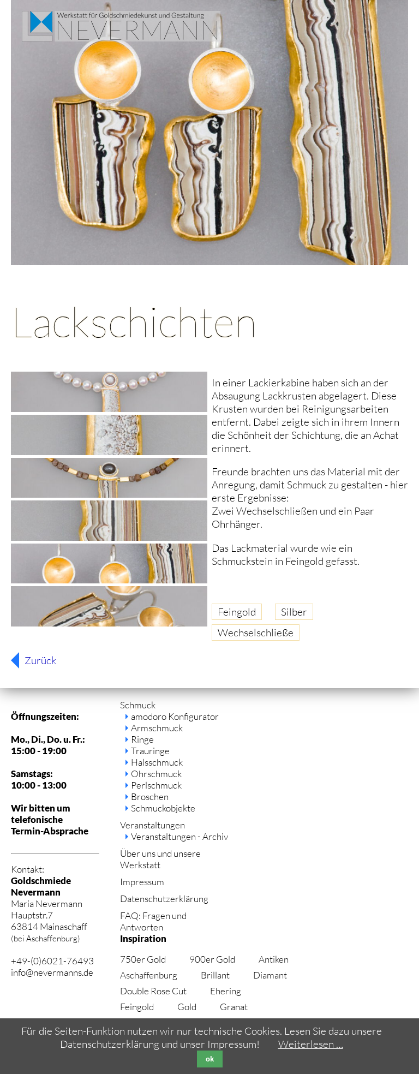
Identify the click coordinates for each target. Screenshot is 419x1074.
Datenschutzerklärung (164, 898)
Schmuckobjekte (163, 808)
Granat (234, 1006)
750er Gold (143, 959)
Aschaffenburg (148, 975)
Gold (186, 1006)
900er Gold (212, 959)
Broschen (150, 796)
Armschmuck (157, 727)
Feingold (237, 611)
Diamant (270, 975)
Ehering (225, 991)
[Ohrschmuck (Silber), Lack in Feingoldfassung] (109, 579)
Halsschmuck (157, 762)
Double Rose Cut (153, 991)
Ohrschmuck (156, 773)
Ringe (142, 739)
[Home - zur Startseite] (121, 37)
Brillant (215, 975)
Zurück (40, 660)
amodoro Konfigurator (175, 716)
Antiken (274, 959)
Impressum (142, 881)
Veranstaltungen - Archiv (179, 836)
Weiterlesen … (310, 1044)
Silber (294, 611)
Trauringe (150, 750)
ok (210, 1059)
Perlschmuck (156, 785)
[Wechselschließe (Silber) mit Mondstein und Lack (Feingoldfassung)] (109, 408)
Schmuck (137, 705)
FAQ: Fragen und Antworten (153, 921)
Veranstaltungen (152, 825)
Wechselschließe (256, 632)
